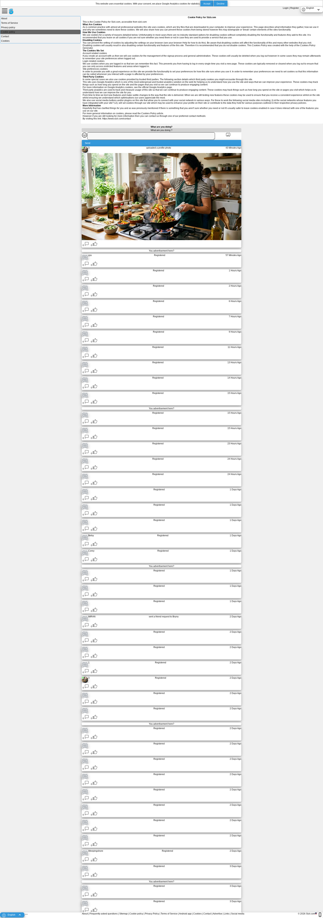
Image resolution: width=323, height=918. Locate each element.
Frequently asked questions (104, 913)
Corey (91, 551)
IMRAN (92, 616)
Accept (206, 3)
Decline (220, 3)
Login (286, 8)
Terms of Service (9, 23)
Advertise (217, 913)
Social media (237, 913)
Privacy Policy (152, 913)
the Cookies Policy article (150, 113)
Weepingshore (95, 851)
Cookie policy (8, 32)
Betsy (91, 535)
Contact (5, 36)
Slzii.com (310, 913)
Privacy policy (8, 27)
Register (294, 8)
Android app (185, 913)
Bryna (176, 616)
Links (226, 913)
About (4, 18)
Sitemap (123, 913)
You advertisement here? (161, 250)
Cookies (5, 41)
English (310, 8)
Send (87, 143)
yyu (90, 255)
